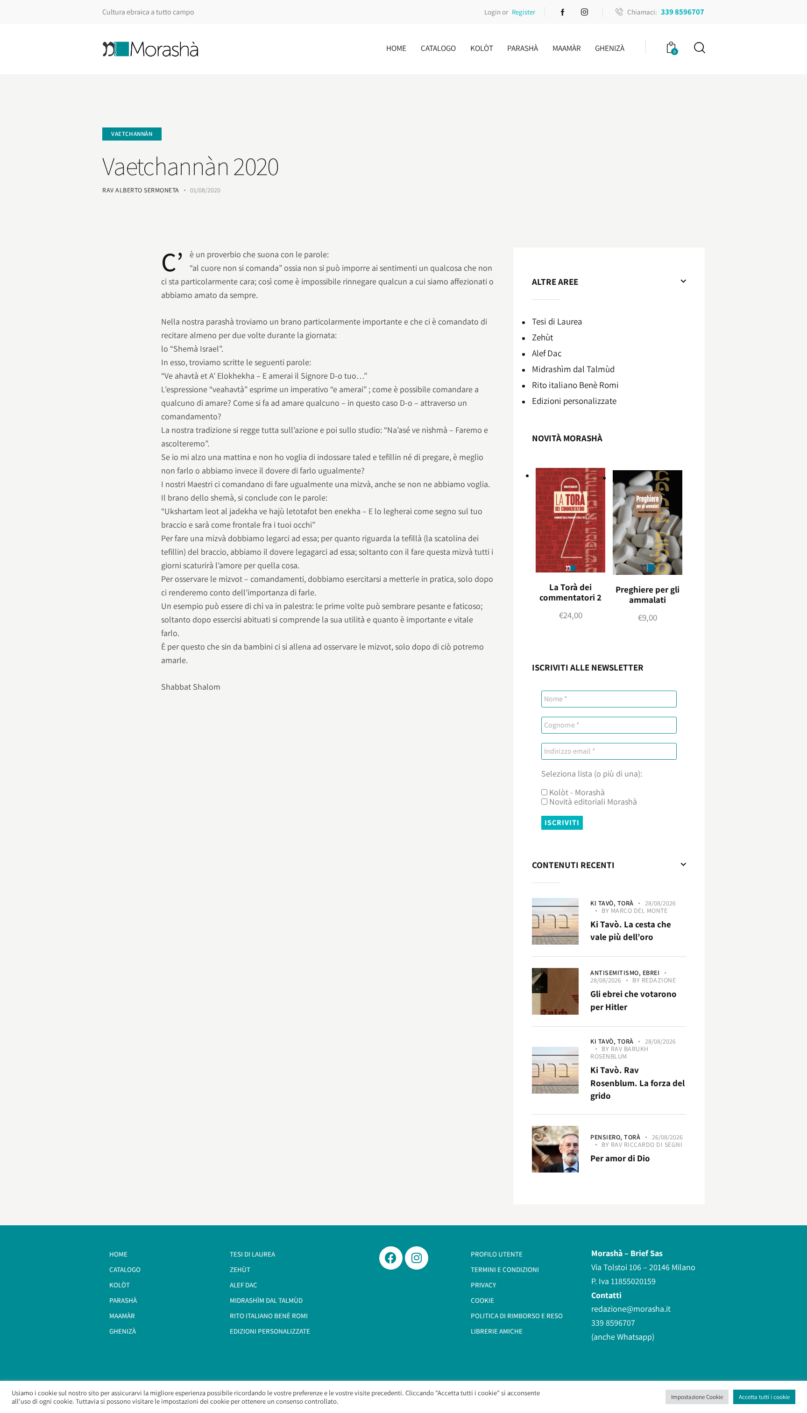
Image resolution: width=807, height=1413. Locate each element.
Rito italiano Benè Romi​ (575, 384)
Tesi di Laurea (557, 321)
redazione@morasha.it (631, 1308)
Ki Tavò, (603, 903)
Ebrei (651, 972)
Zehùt (542, 337)
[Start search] (699, 48)
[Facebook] (391, 1258)
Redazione (659, 980)
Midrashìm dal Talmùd (573, 368)
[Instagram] (416, 1258)
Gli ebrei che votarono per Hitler (633, 1000)
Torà (625, 903)
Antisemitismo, (616, 972)
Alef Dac (547, 353)
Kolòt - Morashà (576, 792)
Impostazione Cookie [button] (697, 1397)
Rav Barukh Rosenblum (619, 1052)
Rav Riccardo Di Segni (647, 1144)
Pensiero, (607, 1137)
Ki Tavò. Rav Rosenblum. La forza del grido (637, 1082)
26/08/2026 (667, 1137)
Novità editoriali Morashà (592, 801)
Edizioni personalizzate (574, 400)
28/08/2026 (660, 903)
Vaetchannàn (132, 134)
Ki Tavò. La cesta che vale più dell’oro (630, 930)
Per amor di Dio (620, 1158)
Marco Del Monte (639, 910)
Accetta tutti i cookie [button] (764, 1397)
